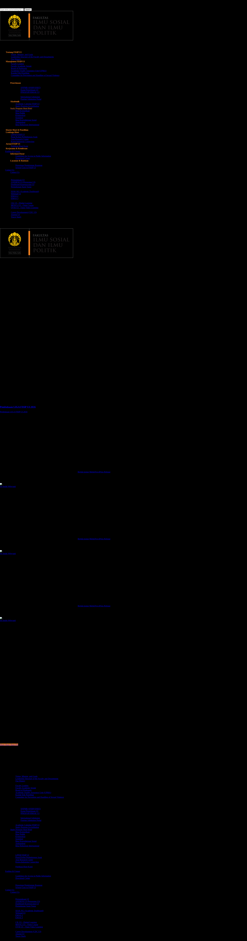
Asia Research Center (24, 860)
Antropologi (20, 843)
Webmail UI (20, 913)
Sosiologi (19, 839)
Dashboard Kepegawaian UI (27, 904)
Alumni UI (19, 934)
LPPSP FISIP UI (22, 855)
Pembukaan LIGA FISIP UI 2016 (13, 412)
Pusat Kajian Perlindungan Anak (28, 857)
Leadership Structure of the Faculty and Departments (36, 779)
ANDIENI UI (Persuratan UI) (27, 901)
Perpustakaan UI (22, 899)
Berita (4, 271)
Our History (20, 781)
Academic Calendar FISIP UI (27, 825)
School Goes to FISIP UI (25, 887)
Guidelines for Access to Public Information (33, 876)
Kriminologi (20, 836)
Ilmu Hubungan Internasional (27, 846)
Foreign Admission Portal (31, 820)
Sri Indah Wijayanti (8, 486)
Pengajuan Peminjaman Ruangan (28, 885)
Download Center (22, 878)
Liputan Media (89, 472)
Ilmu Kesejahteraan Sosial (26, 841)
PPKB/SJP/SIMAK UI (30, 813)
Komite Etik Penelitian (24, 795)
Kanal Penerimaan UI (29, 811)
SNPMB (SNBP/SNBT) (31, 809)
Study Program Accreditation (27, 827)
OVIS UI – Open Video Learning (29, 927)
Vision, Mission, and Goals (26, 776)
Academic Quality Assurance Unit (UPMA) (33, 792)
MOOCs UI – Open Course (26, 924)
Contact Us (14, 892)
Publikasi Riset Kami (24, 867)
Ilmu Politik (20, 834)
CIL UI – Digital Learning (26, 922)
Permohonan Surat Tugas (25, 906)
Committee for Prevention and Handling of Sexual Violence (39, 797)
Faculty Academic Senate (25, 788)
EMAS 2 (19, 915)
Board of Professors (23, 790)
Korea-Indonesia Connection (27, 862)
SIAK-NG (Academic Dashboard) (29, 911)
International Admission (30, 818)
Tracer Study (20, 936)
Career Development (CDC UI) (28, 931)
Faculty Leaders (21, 785)
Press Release (104, 472)
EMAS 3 (19, 918)
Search (28, 10)
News (97, 472)
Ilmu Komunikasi (22, 832)
